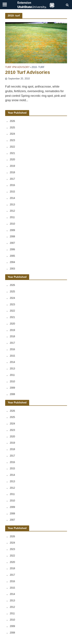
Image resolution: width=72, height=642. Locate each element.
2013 (12, 204)
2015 (12, 191)
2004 (12, 262)
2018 (12, 172)
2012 (12, 210)
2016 (12, 185)
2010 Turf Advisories (27, 72)
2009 (12, 230)
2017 (12, 178)
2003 (12, 268)
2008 (12, 236)
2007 (12, 243)
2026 (12, 121)
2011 (12, 217)
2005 (12, 256)
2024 (12, 133)
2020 (12, 159)
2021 (12, 153)
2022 (12, 146)
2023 (12, 140)
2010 (12, 223)
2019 (12, 166)
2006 (12, 249)
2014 (12, 198)
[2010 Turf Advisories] (36, 42)
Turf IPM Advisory (17, 67)
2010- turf (38, 67)
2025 (12, 127)
